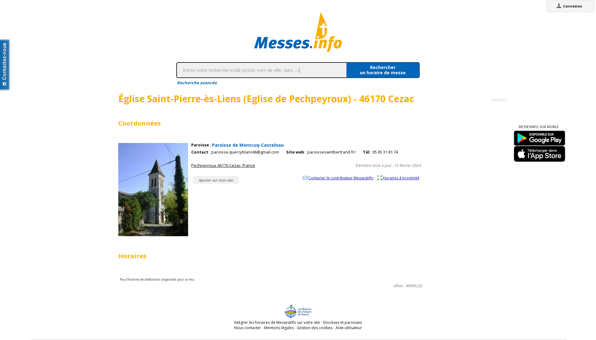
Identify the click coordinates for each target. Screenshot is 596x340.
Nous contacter (247, 327)
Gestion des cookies (314, 327)
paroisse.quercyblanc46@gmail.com (245, 152)
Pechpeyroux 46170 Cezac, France (223, 165)
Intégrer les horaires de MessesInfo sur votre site (277, 322)
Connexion (572, 6)
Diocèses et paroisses (342, 322)
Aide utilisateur (349, 327)
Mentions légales (279, 327)
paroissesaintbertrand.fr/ (331, 152)
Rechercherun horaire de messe (383, 70)
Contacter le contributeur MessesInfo (340, 177)
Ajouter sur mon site (216, 180)
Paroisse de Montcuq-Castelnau (248, 145)
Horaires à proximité (401, 177)
